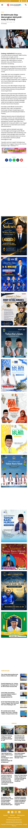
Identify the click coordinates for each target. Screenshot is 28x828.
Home (2, 12)
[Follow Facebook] (19, 1)
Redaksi (5, 815)
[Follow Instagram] (24, 1)
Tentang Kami (21, 815)
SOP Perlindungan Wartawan (14, 820)
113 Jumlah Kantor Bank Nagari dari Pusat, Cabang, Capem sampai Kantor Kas (9, 712)
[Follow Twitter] (22, 1)
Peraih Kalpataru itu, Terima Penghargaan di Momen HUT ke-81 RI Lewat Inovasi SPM (9, 685)
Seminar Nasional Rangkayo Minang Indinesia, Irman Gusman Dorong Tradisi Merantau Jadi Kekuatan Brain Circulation (7, 780)
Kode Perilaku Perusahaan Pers (14, 822)
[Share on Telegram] (17, 160)
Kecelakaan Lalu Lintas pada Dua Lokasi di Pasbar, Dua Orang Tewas (20, 738)
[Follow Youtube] (26, 1)
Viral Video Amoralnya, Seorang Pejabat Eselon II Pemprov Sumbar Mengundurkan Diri (8, 695)
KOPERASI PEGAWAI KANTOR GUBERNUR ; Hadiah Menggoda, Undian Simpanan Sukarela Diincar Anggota (20, 801)
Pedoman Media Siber (14, 817)
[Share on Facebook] (6, 160)
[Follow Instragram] (15, 812)
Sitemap (12, 815)
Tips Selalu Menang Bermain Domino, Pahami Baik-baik (9, 675)
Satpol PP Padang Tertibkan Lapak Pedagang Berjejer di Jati (6, 738)
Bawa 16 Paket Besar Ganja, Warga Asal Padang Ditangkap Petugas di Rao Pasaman (21, 778)
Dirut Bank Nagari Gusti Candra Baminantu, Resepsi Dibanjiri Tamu (21, 756)
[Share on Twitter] (10, 160)
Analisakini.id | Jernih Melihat (15, 824)
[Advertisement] (14, 183)
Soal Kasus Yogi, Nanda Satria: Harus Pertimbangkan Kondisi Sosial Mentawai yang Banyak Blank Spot (7, 801)
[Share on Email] (21, 160)
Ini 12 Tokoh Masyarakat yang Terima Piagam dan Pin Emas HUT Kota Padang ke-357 (10, 703)
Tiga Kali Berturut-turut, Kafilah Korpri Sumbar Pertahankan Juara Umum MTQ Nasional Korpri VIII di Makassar (7, 758)
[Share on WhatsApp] (14, 160)
